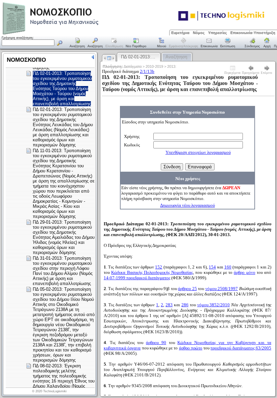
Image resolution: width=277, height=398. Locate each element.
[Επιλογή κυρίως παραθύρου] (77, 43)
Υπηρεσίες (217, 33)
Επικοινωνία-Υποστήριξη (252, 33)
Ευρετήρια (180, 33)
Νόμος (199, 33)
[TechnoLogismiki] (77, 33)
